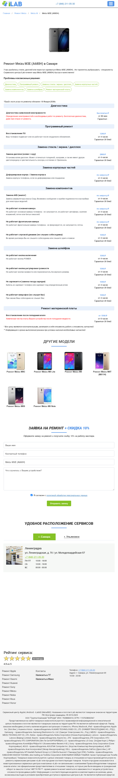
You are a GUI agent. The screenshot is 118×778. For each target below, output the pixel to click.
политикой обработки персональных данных (66, 495)
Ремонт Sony (8, 687)
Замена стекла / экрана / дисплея (56, 84)
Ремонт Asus (8, 699)
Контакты (41, 671)
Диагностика (10, 84)
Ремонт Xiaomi (9, 679)
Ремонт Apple (9, 671)
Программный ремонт (29, 84)
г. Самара (44, 536)
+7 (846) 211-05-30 (65, 3)
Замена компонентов (14, 89)
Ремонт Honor (9, 703)
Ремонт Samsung (11, 675)
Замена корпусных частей (86, 84)
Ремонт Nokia (9, 695)
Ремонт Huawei (10, 683)
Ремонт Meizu (9, 691)
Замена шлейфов (34, 89)
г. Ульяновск (71, 536)
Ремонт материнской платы (58, 89)
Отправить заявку (59, 503)
